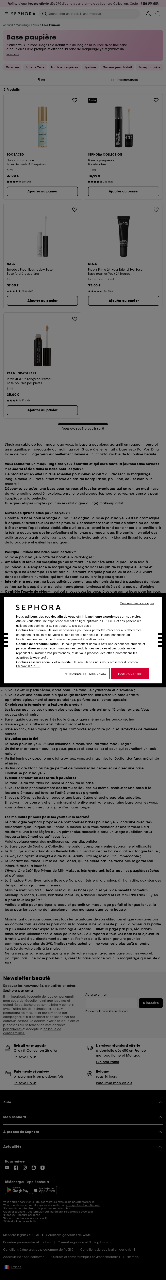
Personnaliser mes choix (85, 673)
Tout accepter (130, 673)
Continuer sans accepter (137, 603)
